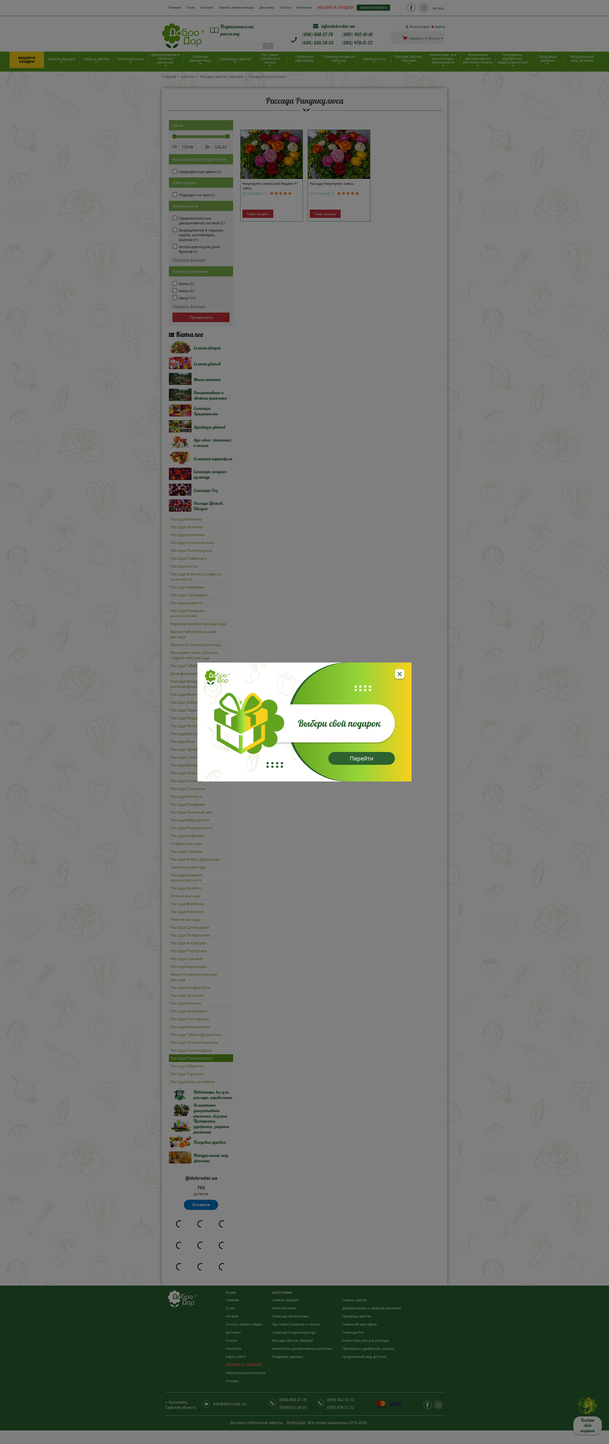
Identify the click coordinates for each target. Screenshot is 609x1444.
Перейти (361, 758)
